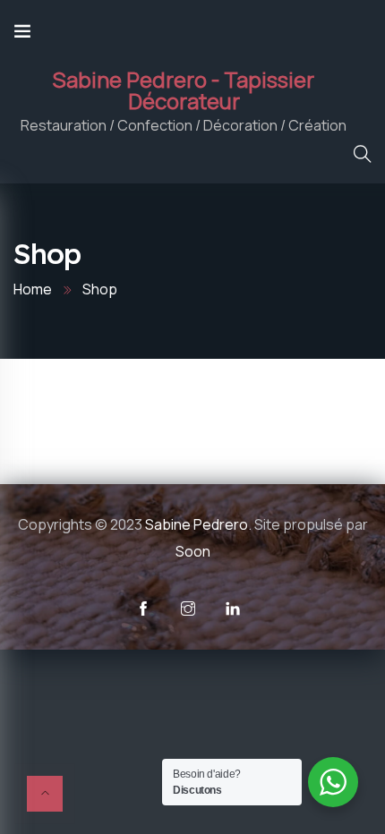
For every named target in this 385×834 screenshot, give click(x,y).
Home (32, 289)
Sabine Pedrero (196, 524)
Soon (192, 551)
